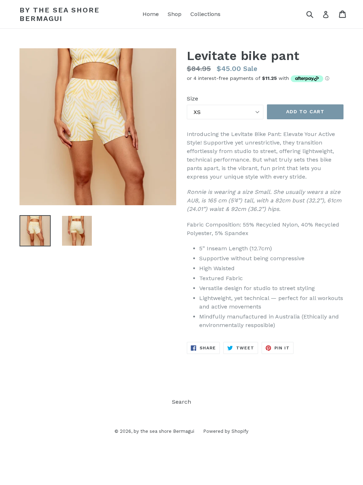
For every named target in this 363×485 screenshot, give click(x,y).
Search (181, 401)
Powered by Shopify (225, 431)
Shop (175, 14)
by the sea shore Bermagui (59, 14)
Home (151, 14)
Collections (205, 14)
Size (192, 98)
